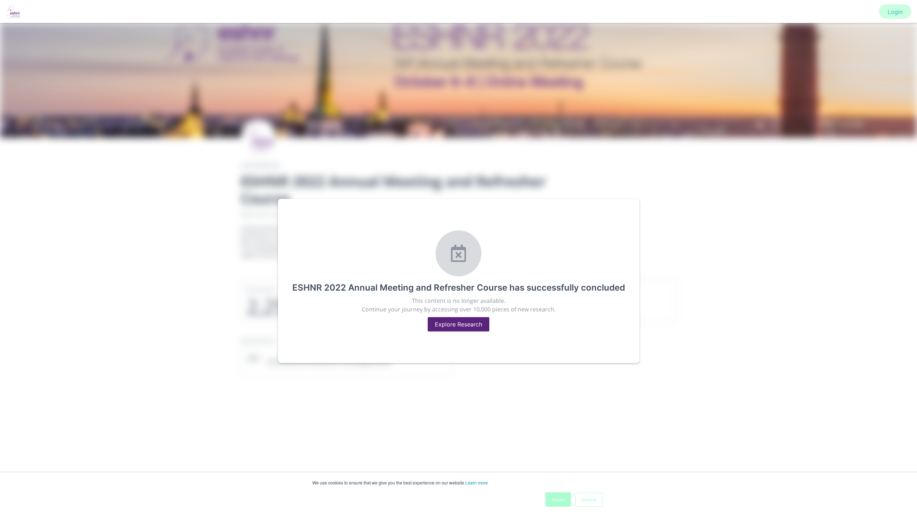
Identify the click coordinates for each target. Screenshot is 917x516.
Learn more (476, 482)
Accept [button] (558, 499)
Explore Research (458, 324)
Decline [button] (588, 499)
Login (895, 11)
